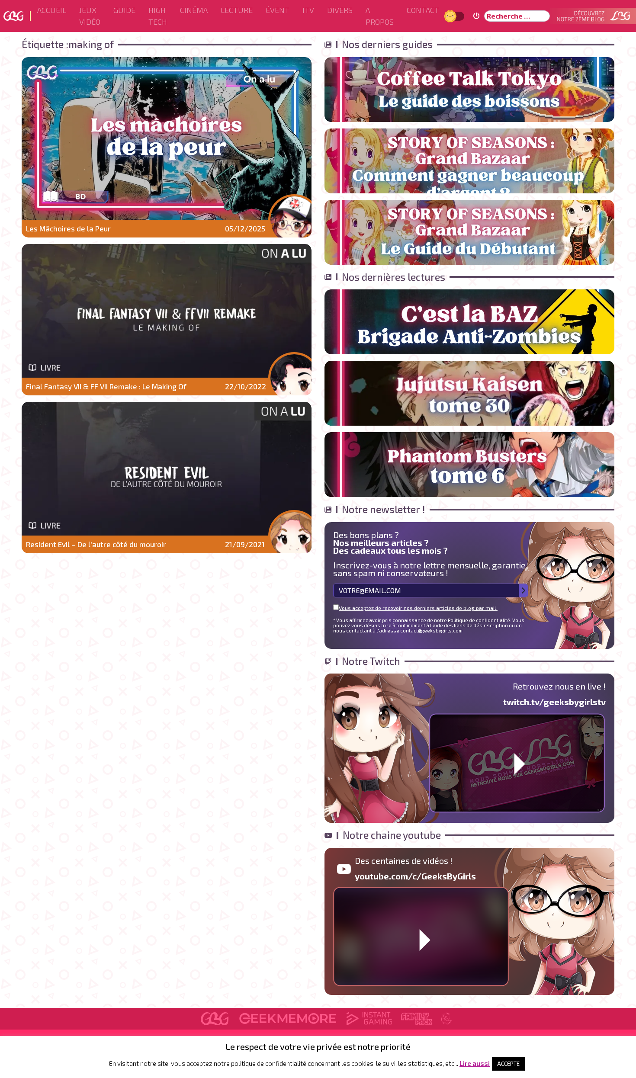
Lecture (237, 10)
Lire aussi (474, 1063)
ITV (308, 10)
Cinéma (194, 10)
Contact (423, 10)
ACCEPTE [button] (508, 1063)
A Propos (380, 15)
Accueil (51, 10)
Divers (340, 10)
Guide (124, 10)
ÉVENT (277, 10)
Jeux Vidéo (89, 15)
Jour (451, 16)
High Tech (157, 15)
